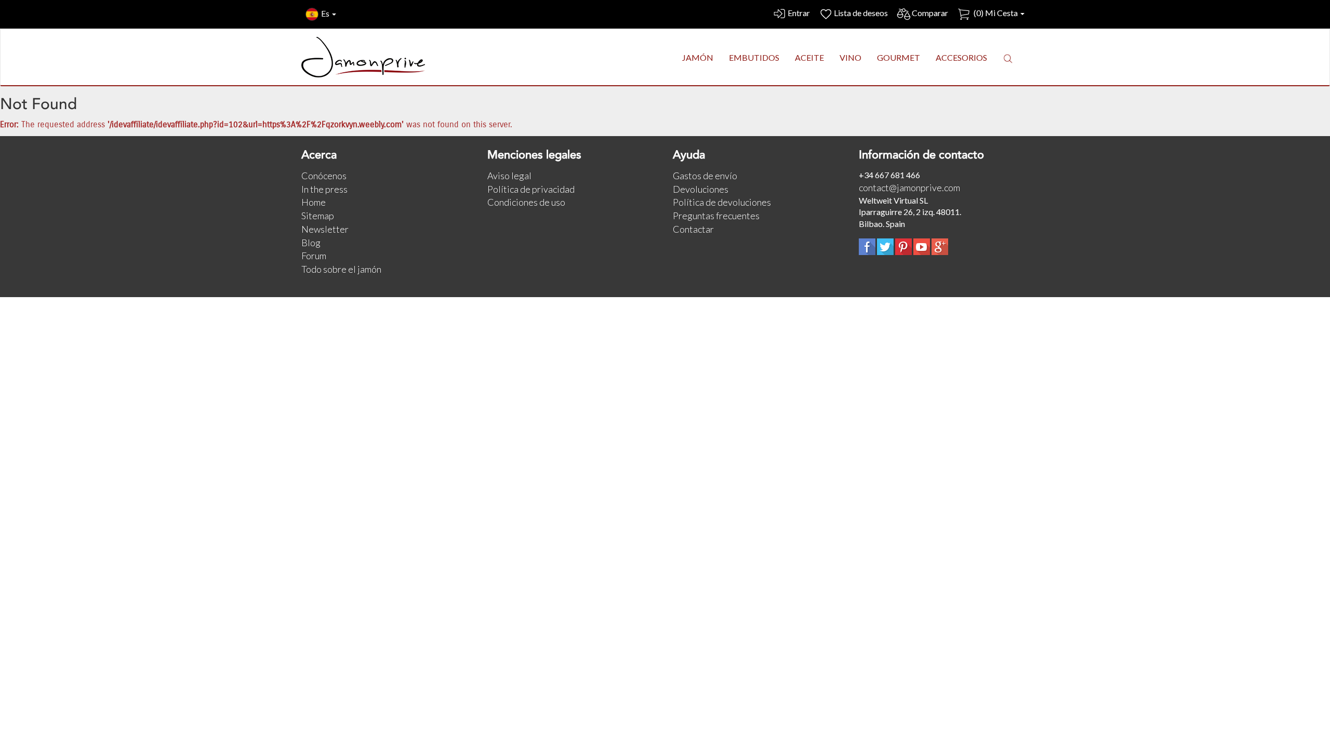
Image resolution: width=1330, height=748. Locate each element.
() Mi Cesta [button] (995, 13)
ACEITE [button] (809, 57)
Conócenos (324, 175)
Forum (313, 255)
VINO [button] (850, 57)
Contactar (693, 229)
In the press (324, 189)
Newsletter (325, 229)
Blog (311, 242)
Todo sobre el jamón (341, 269)
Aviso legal (509, 175)
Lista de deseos (861, 13)
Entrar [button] (799, 13)
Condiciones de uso (526, 202)
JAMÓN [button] (697, 57)
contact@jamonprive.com (909, 187)
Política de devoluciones (722, 202)
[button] (1008, 58)
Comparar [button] (930, 13)
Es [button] (326, 13)
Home (313, 202)
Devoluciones (700, 189)
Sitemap (317, 215)
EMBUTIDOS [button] (754, 57)
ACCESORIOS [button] (961, 57)
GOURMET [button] (898, 57)
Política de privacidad (531, 189)
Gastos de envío (705, 175)
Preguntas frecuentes (716, 215)
